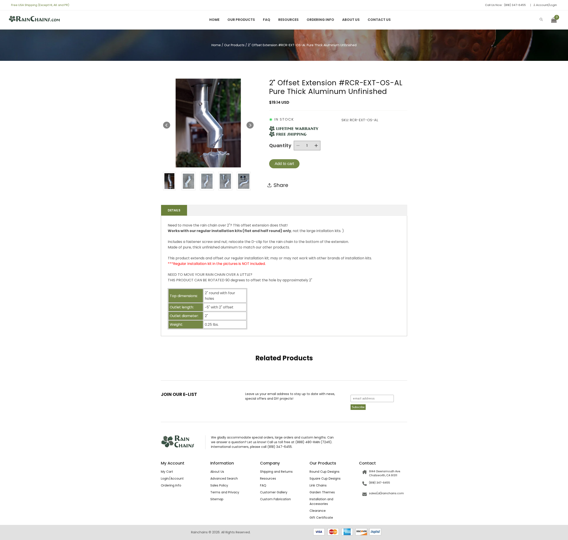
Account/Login (546, 5)
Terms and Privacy (224, 492)
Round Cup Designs (324, 471)
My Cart (167, 471)
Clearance (318, 510)
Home (214, 19)
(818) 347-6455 (379, 482)
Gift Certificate (321, 517)
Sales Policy (219, 485)
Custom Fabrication (275, 499)
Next (250, 125)
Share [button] (281, 185)
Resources (288, 19)
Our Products (241, 19)
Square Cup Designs (325, 478)
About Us (351, 19)
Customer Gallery (273, 492)
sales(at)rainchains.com (386, 493)
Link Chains (318, 485)
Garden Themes (322, 492)
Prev (166, 125)
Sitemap (216, 499)
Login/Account (172, 478)
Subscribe (358, 407)
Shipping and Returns (276, 471)
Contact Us (379, 19)
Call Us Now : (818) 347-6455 (505, 5)
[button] (541, 19)
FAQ (266, 19)
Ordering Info (320, 19)
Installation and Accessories (321, 501)
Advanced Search (224, 478)
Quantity (280, 145)
